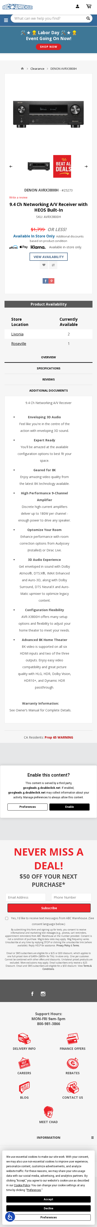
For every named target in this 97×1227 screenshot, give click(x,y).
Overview (48, 357)
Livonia (17, 334)
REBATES (73, 1073)
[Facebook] (32, 993)
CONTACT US (72, 1097)
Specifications (48, 368)
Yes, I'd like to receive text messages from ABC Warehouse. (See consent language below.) (52, 921)
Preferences (48, 1217)
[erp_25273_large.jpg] (48, 114)
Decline (48, 1208)
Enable (69, 806)
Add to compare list (53, 265)
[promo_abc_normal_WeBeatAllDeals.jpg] (64, 176)
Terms (76, 945)
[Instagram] (43, 993)
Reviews (48, 379)
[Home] (22, 68)
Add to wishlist (44, 265)
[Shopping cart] (89, 6)
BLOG (24, 1097)
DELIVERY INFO (24, 1048)
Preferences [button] (34, 1190)
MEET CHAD (48, 1122)
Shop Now (48, 47)
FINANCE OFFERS (72, 1048)
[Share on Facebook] (45, 281)
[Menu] (6, 20)
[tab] (48, 357)
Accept (48, 1199)
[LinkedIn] (54, 993)
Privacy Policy (63, 945)
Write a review (18, 197)
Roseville (18, 343)
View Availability (49, 257)
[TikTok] (64, 993)
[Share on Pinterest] (51, 281)
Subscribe (49, 908)
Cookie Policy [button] (22, 1185)
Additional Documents (48, 390)
